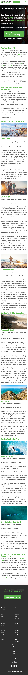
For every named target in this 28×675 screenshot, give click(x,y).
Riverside (16, 612)
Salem (16, 616)
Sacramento (17, 614)
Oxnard (2, 637)
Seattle (16, 637)
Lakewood (2, 621)
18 (21, 63)
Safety (14, 646)
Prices (14, 651)
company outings (9, 21)
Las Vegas (2, 625)
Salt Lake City (17, 618)
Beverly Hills (3, 607)
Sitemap (14, 658)
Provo (15, 607)
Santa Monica (17, 630)
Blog (14, 653)
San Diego (16, 621)
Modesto (2, 632)
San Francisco (10, 17)
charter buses (10, 65)
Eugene (2, 614)
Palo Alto (2, 641)
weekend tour (20, 54)
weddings (2, 21)
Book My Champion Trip (13, 597)
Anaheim (2, 602)
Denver (2, 612)
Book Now (16, 2)
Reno (15, 609)
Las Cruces (3, 623)
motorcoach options (5, 577)
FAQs (14, 656)
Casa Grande (3, 609)
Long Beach (3, 628)
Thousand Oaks (17, 641)
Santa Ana (16, 628)
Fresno (2, 618)
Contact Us (14, 649)
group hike (22, 428)
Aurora (2, 605)
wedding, (17, 558)
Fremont (2, 616)
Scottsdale (16, 634)
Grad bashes (13, 20)
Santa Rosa (16, 632)
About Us (14, 644)
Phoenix (16, 602)
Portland (16, 605)
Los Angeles (3, 630)
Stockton (16, 639)
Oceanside (2, 634)
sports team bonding (21, 20)
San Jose (16, 625)
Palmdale (2, 639)
